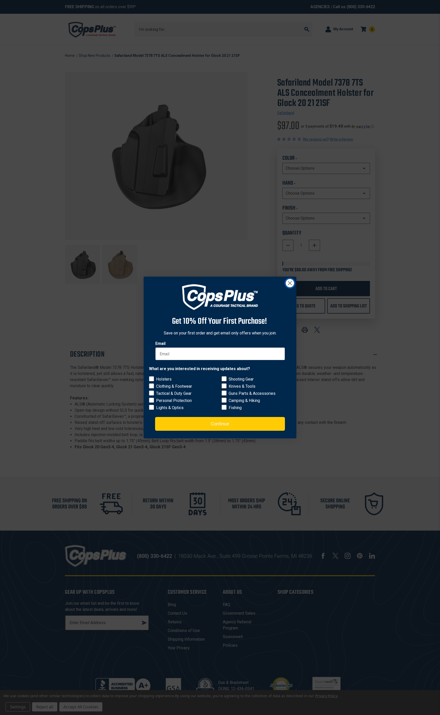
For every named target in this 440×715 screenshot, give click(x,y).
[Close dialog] (289, 283)
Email (160, 343)
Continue (220, 423)
